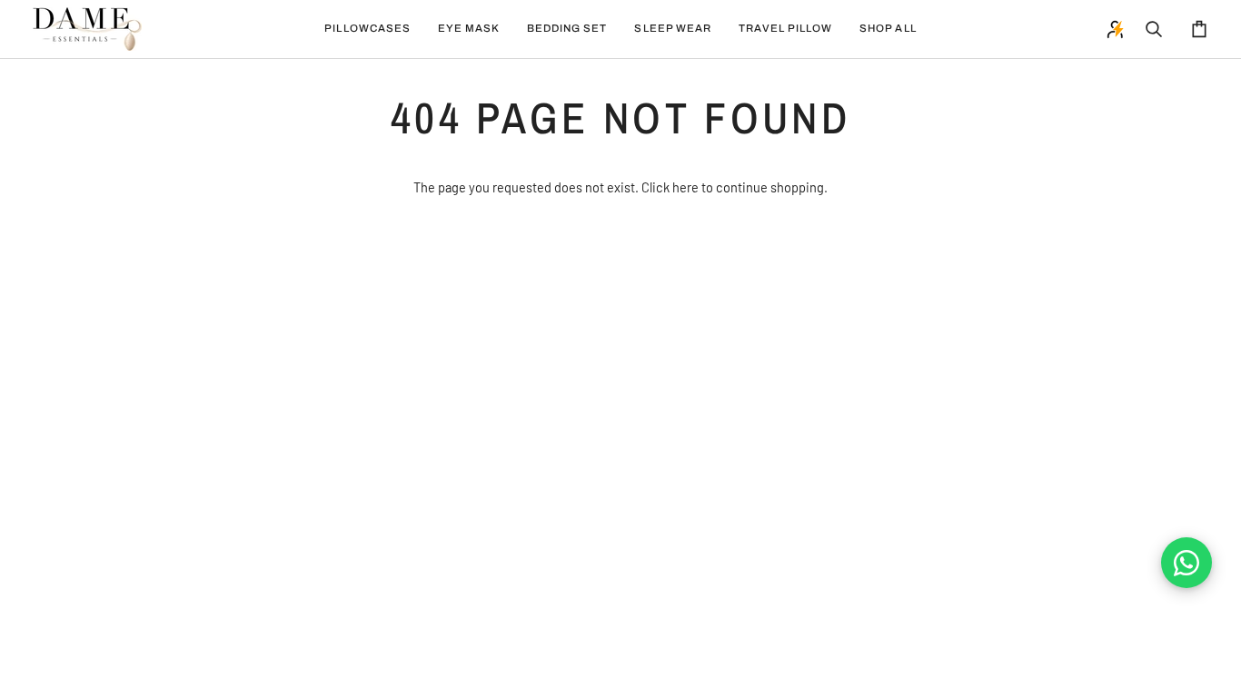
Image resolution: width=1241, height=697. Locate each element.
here (685, 187)
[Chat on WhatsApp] (1186, 562)
